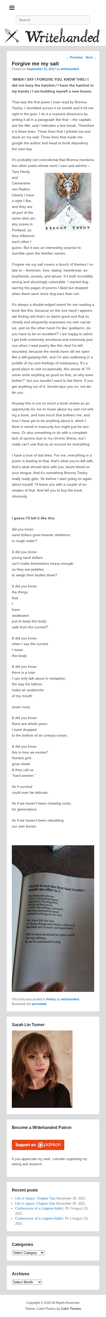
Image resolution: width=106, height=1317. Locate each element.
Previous (74, 57)
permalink (39, 1004)
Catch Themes (71, 1309)
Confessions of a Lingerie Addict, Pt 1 (43, 1218)
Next (91, 57)
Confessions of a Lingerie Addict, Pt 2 (43, 1208)
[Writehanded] (53, 36)
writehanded (70, 69)
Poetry (51, 999)
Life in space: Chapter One (35, 1203)
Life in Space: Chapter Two (35, 1198)
